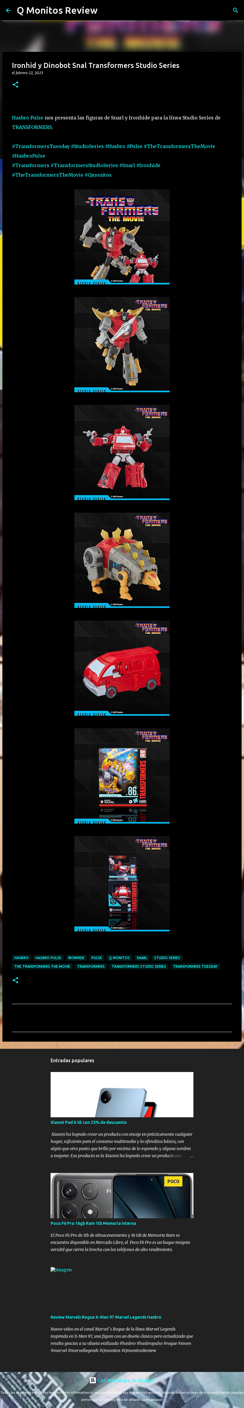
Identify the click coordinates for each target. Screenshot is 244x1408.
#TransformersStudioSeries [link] (84, 165)
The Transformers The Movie (42, 966)
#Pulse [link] (134, 146)
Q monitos (119, 958)
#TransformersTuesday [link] (41, 146)
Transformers (91, 966)
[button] (15, 85)
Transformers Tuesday (195, 966)
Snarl (142, 958)
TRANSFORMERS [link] (32, 127)
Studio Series (167, 958)
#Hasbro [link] (115, 146)
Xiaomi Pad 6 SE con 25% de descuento (89, 1122)
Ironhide (76, 958)
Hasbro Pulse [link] (27, 118)
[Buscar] (106, 10)
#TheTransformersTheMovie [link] (179, 146)
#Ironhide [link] (148, 165)
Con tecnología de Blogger (125, 1380)
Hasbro (21, 958)
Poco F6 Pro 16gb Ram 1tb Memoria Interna (93, 1223)
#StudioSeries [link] (87, 146)
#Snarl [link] (127, 165)
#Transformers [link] (30, 165)
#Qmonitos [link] (98, 175)
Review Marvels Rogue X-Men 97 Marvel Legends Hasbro (106, 1317)
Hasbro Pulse (48, 958)
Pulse (96, 958)
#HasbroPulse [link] (28, 156)
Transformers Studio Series (139, 966)
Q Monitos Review (57, 10)
